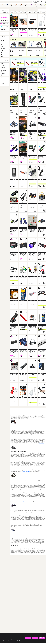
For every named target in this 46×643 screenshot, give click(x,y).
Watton (38, 12)
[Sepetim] (41, 2)
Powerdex (12, 12)
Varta (34, 12)
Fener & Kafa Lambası (23, 7)
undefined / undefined (5, 12)
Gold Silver (29, 12)
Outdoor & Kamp (11, 7)
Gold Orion (43, 12)
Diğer (25, 12)
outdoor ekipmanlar (41, 443)
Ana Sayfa (1, 7)
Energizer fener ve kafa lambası (25, 471)
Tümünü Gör (42, 59)
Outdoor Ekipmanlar (16, 7)
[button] (44, 63)
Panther (21, 12)
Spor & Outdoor (6, 7)
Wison (17, 12)
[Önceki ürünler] (10, 48)
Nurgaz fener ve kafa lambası (22, 501)
